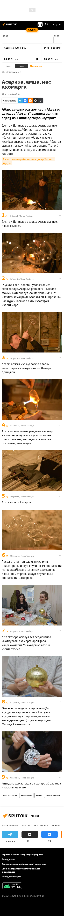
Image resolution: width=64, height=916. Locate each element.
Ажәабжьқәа (26, 795)
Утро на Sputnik (52, 47)
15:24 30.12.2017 (11, 93)
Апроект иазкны (10, 854)
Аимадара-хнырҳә (11, 876)
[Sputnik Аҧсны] (10, 25)
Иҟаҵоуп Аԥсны (53, 795)
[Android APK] (12, 886)
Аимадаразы (8, 859)
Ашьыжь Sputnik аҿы (15, 47)
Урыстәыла (41, 825)
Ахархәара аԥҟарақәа (31, 854)
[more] (60, 215)
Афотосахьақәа (10, 795)
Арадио (56, 825)
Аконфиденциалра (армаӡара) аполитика (24, 864)
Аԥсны (39, 795)
